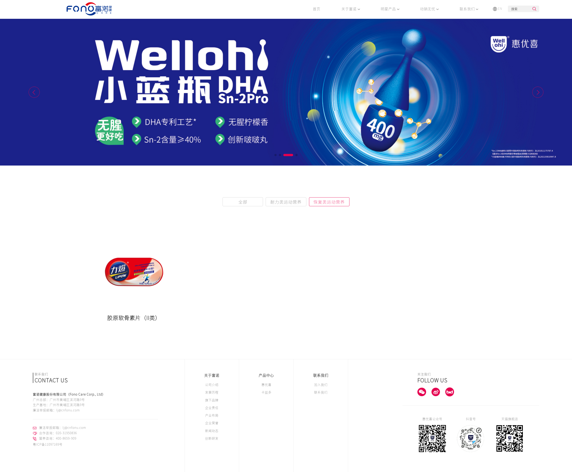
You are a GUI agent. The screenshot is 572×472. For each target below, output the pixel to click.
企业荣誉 (212, 423)
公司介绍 (212, 384)
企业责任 (212, 407)
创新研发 (212, 438)
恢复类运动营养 (329, 202)
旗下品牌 (212, 400)
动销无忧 (428, 9)
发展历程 (212, 392)
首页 (316, 9)
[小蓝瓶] (286, 92)
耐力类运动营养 (286, 202)
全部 (242, 202)
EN (500, 8)
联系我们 (468, 9)
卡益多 (266, 392)
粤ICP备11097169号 (48, 444)
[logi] (89, 9)
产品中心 (266, 375)
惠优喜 (266, 384)
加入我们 (321, 384)
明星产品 (389, 9)
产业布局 (212, 415)
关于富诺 (349, 9)
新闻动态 (212, 430)
